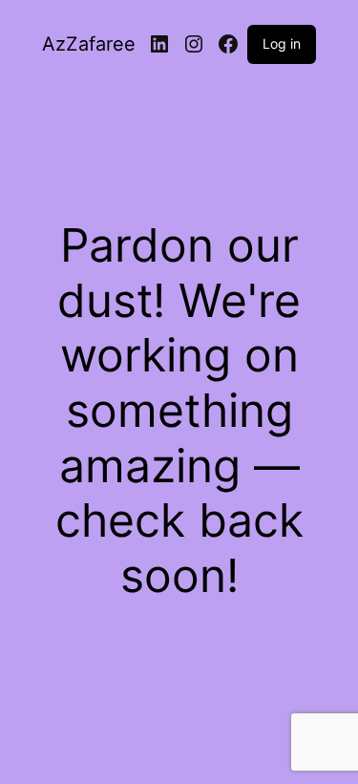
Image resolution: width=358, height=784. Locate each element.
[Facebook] (228, 43)
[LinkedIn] (159, 43)
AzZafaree (89, 43)
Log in (282, 43)
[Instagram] (193, 43)
